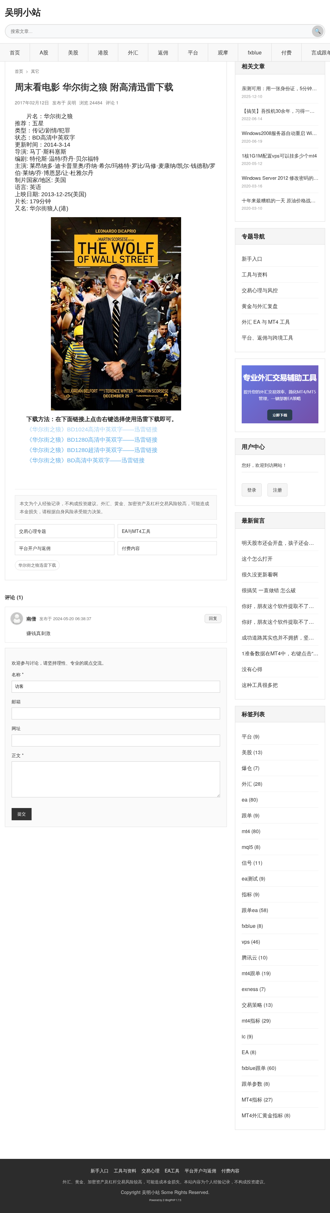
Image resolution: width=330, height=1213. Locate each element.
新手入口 (252, 258)
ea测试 (253, 878)
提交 (21, 814)
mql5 (251, 847)
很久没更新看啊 (260, 574)
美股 (73, 52)
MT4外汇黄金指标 (266, 1115)
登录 (251, 489)
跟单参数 (256, 1083)
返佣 (163, 52)
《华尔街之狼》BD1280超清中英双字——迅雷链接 (92, 450)
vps (251, 941)
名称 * (18, 674)
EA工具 (172, 1170)
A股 (44, 52)
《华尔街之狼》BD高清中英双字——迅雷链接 (85, 460)
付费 (286, 52)
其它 (35, 71)
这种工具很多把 (260, 684)
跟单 (250, 815)
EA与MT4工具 (136, 531)
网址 (16, 728)
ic (247, 1036)
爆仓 (250, 768)
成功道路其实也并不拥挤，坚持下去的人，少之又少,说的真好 (280, 637)
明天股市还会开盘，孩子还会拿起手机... (280, 542)
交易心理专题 (32, 531)
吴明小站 (23, 11)
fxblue (255, 52)
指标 (250, 894)
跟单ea (255, 910)
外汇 (133, 52)
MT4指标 (257, 1099)
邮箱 (16, 701)
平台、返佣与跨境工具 (267, 337)
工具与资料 (254, 274)
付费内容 (131, 548)
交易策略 (257, 1004)
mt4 (251, 831)
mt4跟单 (256, 973)
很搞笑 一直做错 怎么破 (269, 590)
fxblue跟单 (259, 1068)
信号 (252, 862)
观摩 (223, 52)
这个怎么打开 (257, 558)
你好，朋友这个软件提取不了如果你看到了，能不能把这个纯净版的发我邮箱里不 (280, 606)
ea (250, 799)
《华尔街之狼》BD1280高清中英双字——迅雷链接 (92, 440)
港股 (103, 52)
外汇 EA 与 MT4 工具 (266, 321)
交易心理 (150, 1170)
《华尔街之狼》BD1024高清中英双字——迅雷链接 (92, 429)
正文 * (18, 755)
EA (249, 1052)
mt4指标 (256, 1020)
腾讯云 (254, 957)
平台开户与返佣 (35, 548)
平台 (193, 52)
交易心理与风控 (260, 290)
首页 (15, 52)
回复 (213, 618)
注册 (277, 489)
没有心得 (252, 669)
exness (254, 989)
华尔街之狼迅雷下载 (37, 565)
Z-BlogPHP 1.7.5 (172, 1200)
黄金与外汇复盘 (260, 306)
